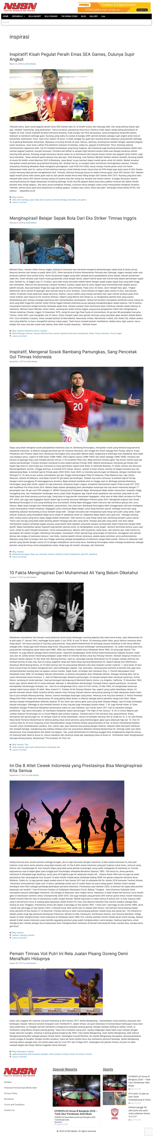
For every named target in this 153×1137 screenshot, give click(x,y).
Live (103, 16)
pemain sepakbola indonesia (65, 333)
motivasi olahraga (60, 200)
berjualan (44, 1054)
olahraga (23, 935)
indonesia (43, 554)
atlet (14, 200)
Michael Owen (47, 333)
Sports (36, 331)
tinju (58, 747)
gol (37, 554)
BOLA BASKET (35, 16)
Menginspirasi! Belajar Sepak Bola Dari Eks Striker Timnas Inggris (73, 218)
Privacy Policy (10, 1093)
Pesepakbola (83, 333)
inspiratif (58, 554)
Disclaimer (9, 1099)
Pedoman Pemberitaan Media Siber (20, 1088)
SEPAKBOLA (17, 16)
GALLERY (94, 16)
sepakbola (93, 554)
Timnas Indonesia (102, 333)
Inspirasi (20, 197)
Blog (14, 197)
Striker (91, 333)
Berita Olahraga (18, 333)
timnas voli (74, 1054)
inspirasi (48, 200)
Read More (58, 1122)
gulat (32, 200)
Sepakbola (29, 331)
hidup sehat (39, 200)
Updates (43, 331)
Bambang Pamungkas (21, 554)
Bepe (33, 554)
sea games (81, 200)
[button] (18, 16)
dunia (14, 747)
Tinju (26, 744)
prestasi (31, 935)
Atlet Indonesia (34, 1054)
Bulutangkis (21, 1051)
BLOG (83, 16)
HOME (5, 16)
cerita (51, 1054)
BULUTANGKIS (51, 16)
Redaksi (8, 1082)
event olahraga (23, 200)
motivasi (65, 1054)
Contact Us (9, 1110)
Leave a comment (19, 202)
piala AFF (84, 554)
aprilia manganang (19, 1054)
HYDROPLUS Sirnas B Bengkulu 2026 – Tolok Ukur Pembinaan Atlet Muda (76, 1112)
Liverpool (37, 333)
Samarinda (72, 200)
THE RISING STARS (69, 16)
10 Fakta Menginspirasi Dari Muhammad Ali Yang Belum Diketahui (74, 572)
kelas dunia (29, 747)
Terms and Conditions (14, 1104)
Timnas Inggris (116, 333)
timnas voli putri (85, 1054)
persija (65, 554)
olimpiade (52, 747)
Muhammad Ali (41, 747)
